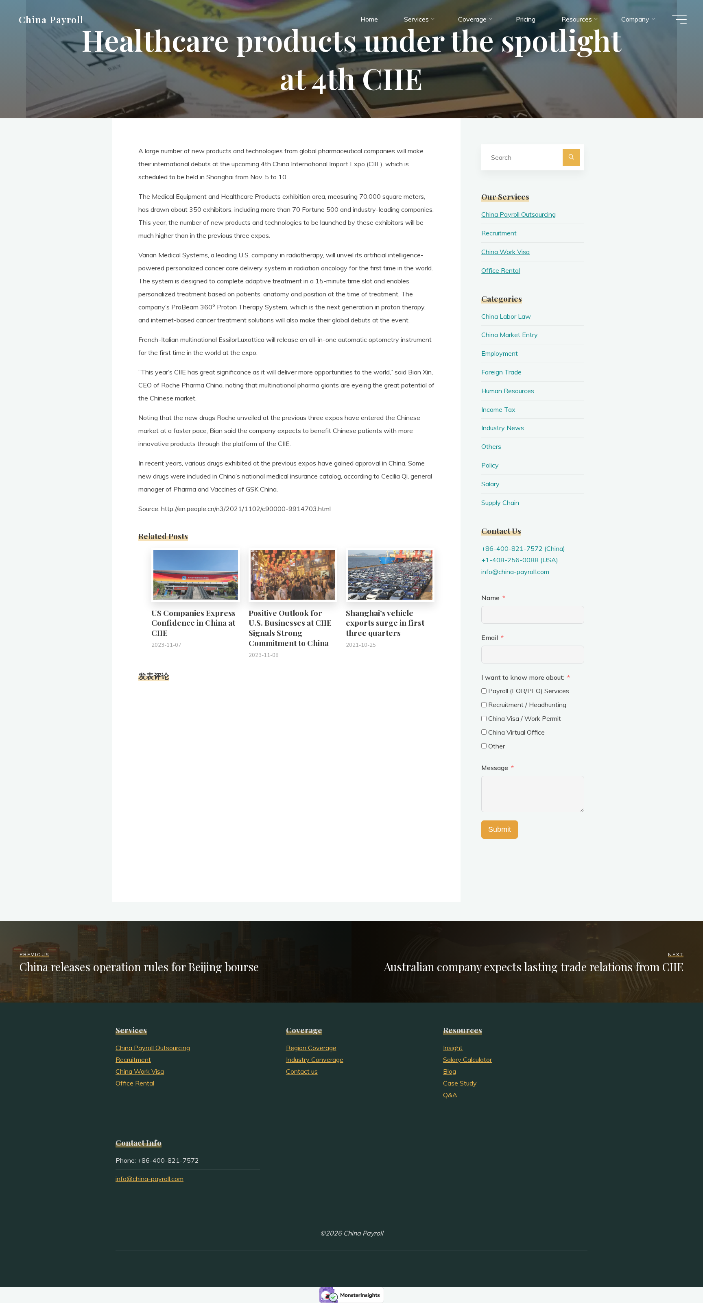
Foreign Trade (501, 372)
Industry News (502, 428)
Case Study (460, 1083)
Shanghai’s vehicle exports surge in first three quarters (385, 622)
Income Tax (498, 409)
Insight (453, 1048)
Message (494, 768)
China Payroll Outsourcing (518, 214)
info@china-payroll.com (515, 572)
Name (490, 598)
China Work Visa (505, 252)
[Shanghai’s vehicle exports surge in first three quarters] (390, 574)
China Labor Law (506, 316)
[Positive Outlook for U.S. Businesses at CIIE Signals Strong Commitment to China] (293, 574)
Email (489, 637)
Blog (449, 1071)
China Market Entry (509, 335)
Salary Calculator (467, 1059)
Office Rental (500, 270)
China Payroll (51, 19)
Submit (499, 829)
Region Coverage (311, 1048)
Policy (490, 465)
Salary (490, 484)
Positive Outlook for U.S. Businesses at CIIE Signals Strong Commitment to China (290, 627)
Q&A (450, 1095)
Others (491, 446)
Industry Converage (314, 1059)
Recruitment (499, 233)
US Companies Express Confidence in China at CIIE (193, 622)
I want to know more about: (523, 677)
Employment (499, 353)
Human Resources (507, 391)
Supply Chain (500, 502)
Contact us (302, 1071)
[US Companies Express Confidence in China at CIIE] (195, 574)
